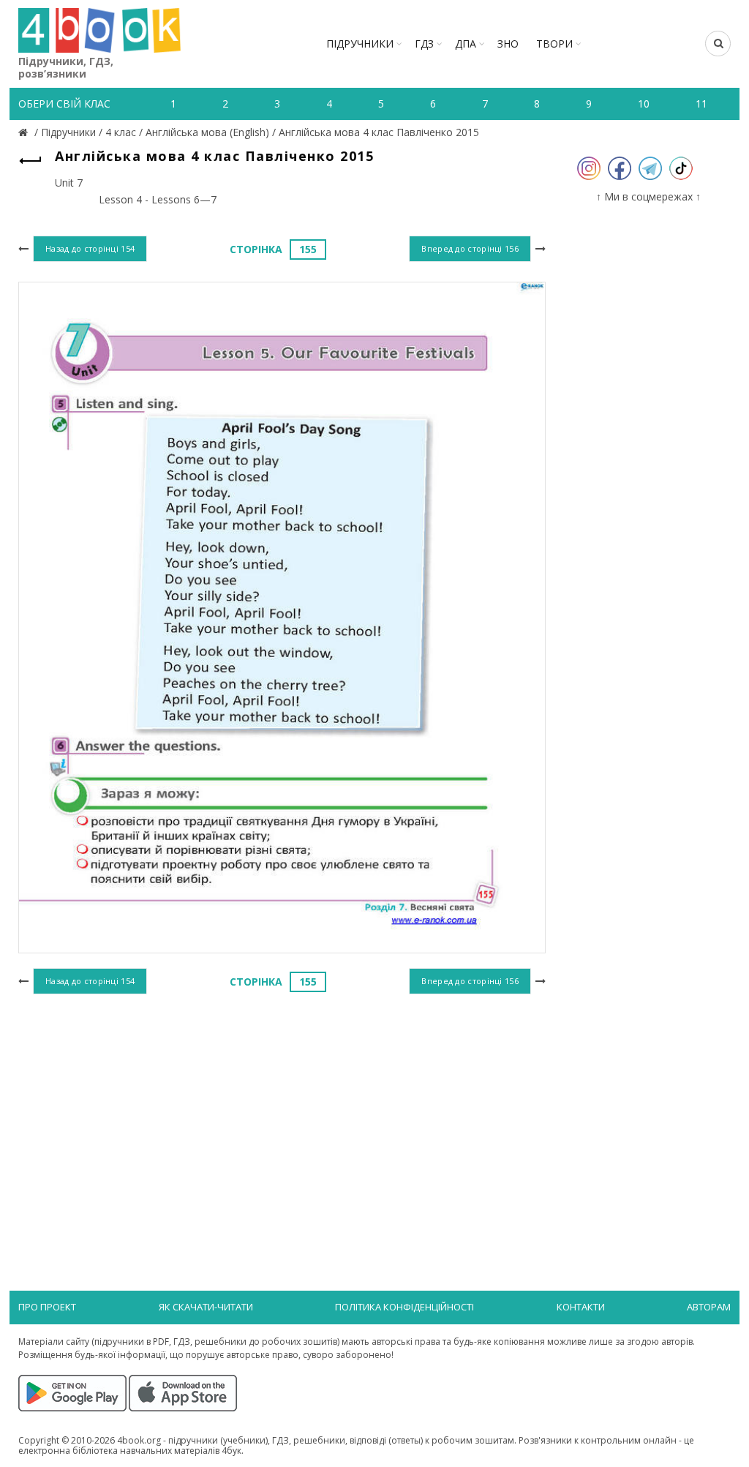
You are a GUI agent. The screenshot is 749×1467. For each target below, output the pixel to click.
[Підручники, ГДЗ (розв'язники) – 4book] (24, 132)
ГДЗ (424, 43)
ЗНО (508, 43)
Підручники (360, 43)
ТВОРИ (554, 43)
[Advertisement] (282, 1118)
